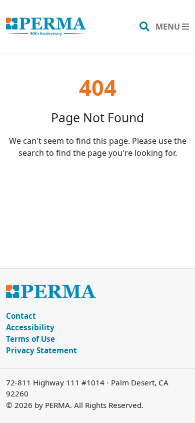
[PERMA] (46, 27)
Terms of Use (30, 339)
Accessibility (30, 327)
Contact (21, 316)
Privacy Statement (41, 350)
